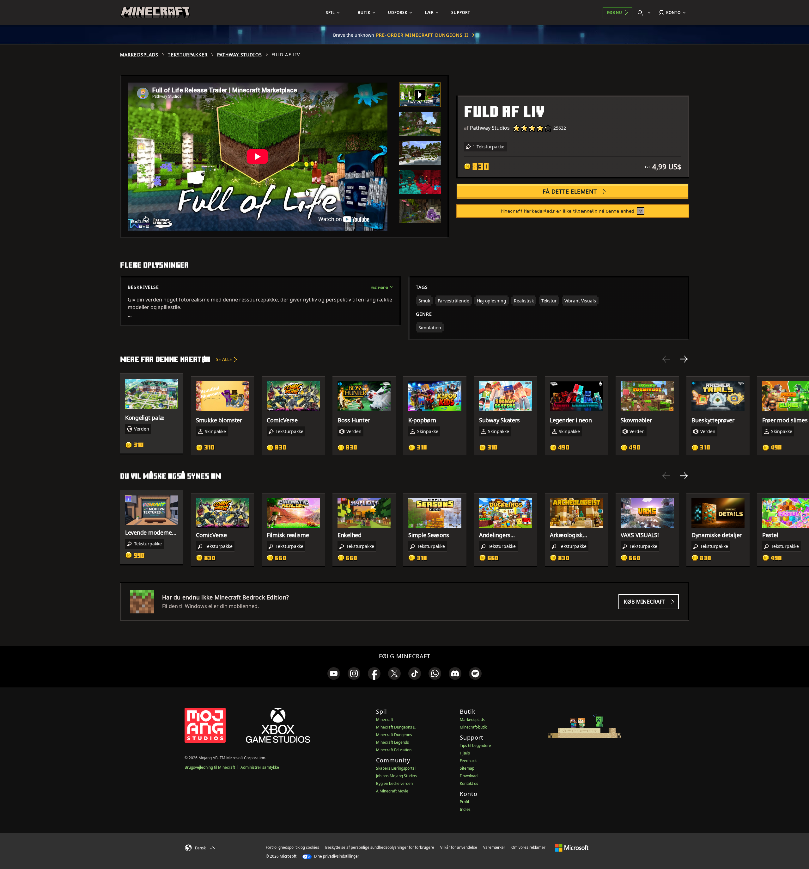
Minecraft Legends (392, 742)
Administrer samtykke (259, 767)
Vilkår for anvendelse (458, 847)
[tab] (420, 95)
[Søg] (645, 13)
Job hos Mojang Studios (396, 776)
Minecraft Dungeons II (396, 727)
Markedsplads (139, 55)
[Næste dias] (684, 359)
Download (468, 776)
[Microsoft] (571, 847)
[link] (333, 673)
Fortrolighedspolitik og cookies (292, 847)
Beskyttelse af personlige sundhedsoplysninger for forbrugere (379, 847)
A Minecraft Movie (392, 791)
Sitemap (467, 768)
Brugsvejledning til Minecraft (210, 767)
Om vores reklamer (528, 847)
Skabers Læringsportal (396, 768)
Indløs (465, 809)
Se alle (224, 359)
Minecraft (384, 719)
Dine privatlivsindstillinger (336, 856)
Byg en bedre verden (394, 783)
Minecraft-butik (473, 727)
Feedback (468, 760)
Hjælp (465, 753)
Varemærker (494, 847)
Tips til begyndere (475, 745)
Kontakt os (469, 783)
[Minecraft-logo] (155, 13)
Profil (464, 801)
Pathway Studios (239, 55)
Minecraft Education (393, 750)
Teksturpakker (188, 55)
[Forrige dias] (666, 359)
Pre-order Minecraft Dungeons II (422, 35)
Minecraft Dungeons (394, 734)
